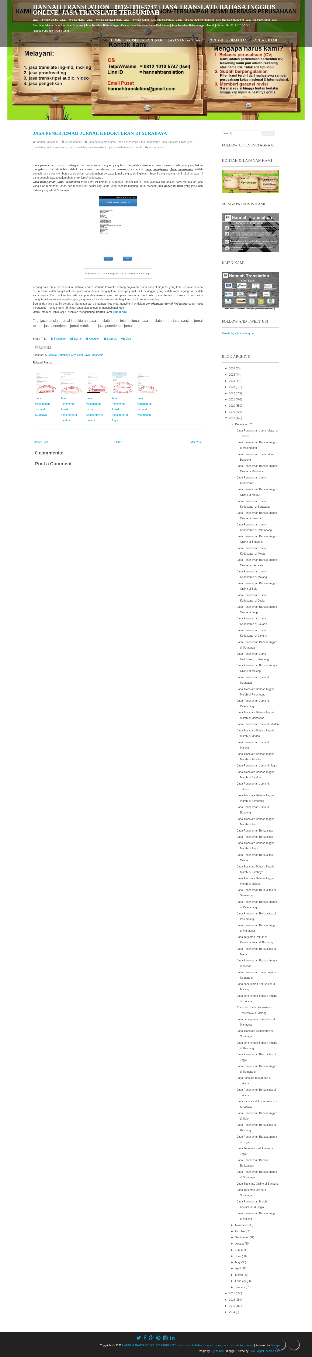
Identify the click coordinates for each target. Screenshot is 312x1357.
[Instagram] (165, 1338)
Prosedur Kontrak (144, 40)
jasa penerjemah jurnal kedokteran (139, 141)
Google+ (94, 338)
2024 (232, 380)
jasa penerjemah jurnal (102, 141)
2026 (232, 368)
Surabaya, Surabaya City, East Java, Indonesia (74, 354)
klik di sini (120, 312)
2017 (232, 1293)
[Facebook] (144, 1338)
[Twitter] (138, 1338)
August (240, 1243)
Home (116, 40)
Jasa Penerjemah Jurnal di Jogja (257, 765)
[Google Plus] (151, 1338)
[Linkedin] (172, 1338)
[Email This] (37, 347)
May (238, 1262)
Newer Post (41, 442)
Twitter (77, 338)
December (242, 424)
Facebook (59, 338)
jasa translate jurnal (174, 141)
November (242, 1225)
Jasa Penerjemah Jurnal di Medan (258, 724)
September (242, 1237)
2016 (232, 1299)
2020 (232, 405)
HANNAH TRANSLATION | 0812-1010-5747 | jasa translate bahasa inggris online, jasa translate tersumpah (154, 9)
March (239, 1274)
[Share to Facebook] (49, 347)
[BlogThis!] (41, 347)
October (240, 1231)
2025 (232, 374)
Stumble (111, 338)
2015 (232, 1305)
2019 (232, 411)
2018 (232, 418)
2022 (232, 393)
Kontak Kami (264, 40)
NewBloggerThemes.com (264, 1351)
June (238, 1256)
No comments (157, 147)
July (238, 1250)
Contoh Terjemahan (228, 40)
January (240, 1287)
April (238, 1268)
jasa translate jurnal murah (125, 147)
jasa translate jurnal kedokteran (88, 147)
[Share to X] (45, 347)
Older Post (195, 442)
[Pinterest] (158, 1338)
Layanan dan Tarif (186, 40)
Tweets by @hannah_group (238, 333)
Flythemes (217, 1351)
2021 (232, 399)
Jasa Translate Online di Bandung (257, 1183)
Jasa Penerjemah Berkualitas (255, 830)
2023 (232, 387)
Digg (128, 338)
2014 (232, 1312)
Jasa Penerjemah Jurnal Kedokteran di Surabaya (100, 133)
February (241, 1281)
